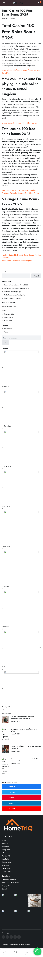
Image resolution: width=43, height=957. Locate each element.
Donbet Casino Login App (12, 291)
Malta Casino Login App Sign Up (14, 295)
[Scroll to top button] (39, 946)
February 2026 (9, 314)
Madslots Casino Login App (13, 298)
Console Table (6, 862)
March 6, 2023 (15, 721)
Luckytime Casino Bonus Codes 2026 (16, 288)
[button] (39, 3)
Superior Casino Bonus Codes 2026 (16, 285)
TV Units (4, 853)
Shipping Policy (7, 886)
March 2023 (8, 321)
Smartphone (8, 328)
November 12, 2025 (8, 18)
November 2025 (9, 317)
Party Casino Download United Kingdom (17, 260)
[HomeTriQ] (21, 3)
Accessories (5, 846)
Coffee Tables (6, 871)
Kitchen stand (6, 868)
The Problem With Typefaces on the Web (24, 730)
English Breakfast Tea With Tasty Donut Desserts (26, 747)
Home (4, 840)
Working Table (6, 856)
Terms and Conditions (9, 879)
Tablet (6, 332)
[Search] (5, 342)
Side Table (5, 859)
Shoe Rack (5, 865)
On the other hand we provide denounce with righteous (22, 718)
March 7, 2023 (15, 734)
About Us (5, 843)
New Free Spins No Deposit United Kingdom (19, 190)
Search (4, 272)
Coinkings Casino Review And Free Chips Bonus (20, 193)
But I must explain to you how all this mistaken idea (24, 760)
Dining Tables (6, 850)
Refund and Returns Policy (10, 883)
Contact (4, 889)
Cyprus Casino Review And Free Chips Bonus (19, 123)
